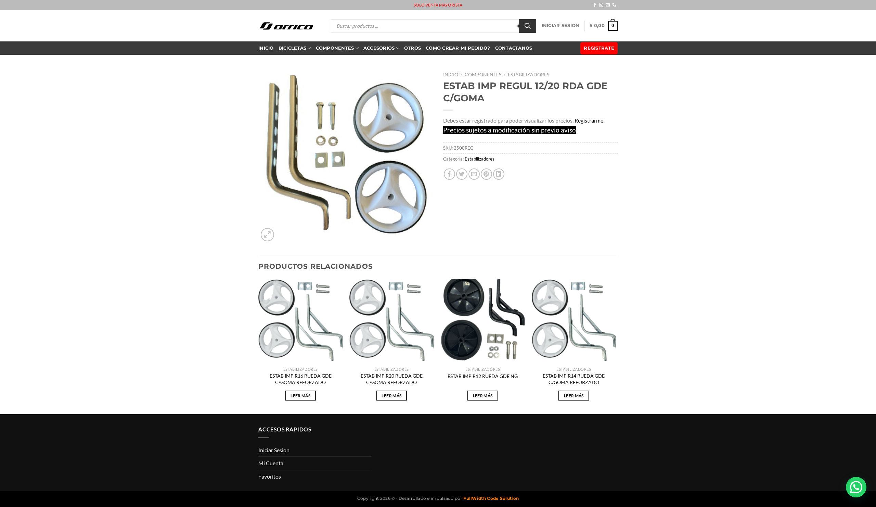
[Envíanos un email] (608, 5)
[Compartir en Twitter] (461, 174)
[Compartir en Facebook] (449, 174)
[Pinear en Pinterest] (486, 174)
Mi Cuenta (270, 463)
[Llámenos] (614, 5)
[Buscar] (527, 26)
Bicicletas (293, 48)
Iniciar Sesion (561, 25)
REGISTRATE (599, 48)
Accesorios (379, 48)
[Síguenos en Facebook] (595, 5)
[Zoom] (267, 234)
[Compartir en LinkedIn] (498, 174)
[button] (856, 487)
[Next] (615, 345)
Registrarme (589, 120)
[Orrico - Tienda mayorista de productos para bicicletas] (286, 26)
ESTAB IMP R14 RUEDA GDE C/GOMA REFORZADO (574, 379)
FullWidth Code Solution (491, 498)
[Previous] (259, 345)
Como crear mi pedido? (458, 48)
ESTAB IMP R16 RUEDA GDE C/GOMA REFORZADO (301, 379)
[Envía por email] (474, 174)
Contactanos (513, 48)
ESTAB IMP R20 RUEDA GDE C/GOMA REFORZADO (392, 379)
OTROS (412, 48)
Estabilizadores (528, 74)
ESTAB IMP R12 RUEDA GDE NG (483, 376)
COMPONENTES (335, 48)
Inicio (266, 48)
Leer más (300, 395)
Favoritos (269, 476)
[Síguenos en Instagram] (601, 5)
